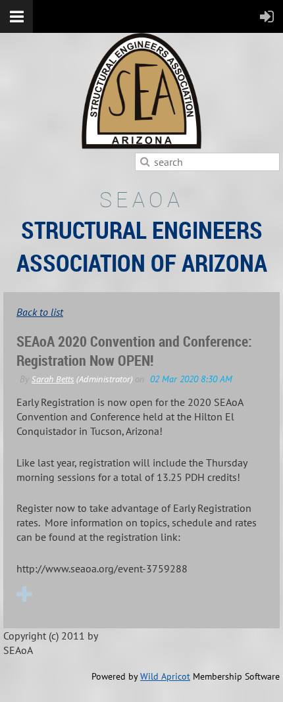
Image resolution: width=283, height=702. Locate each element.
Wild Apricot (165, 676)
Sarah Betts (53, 379)
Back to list (39, 311)
